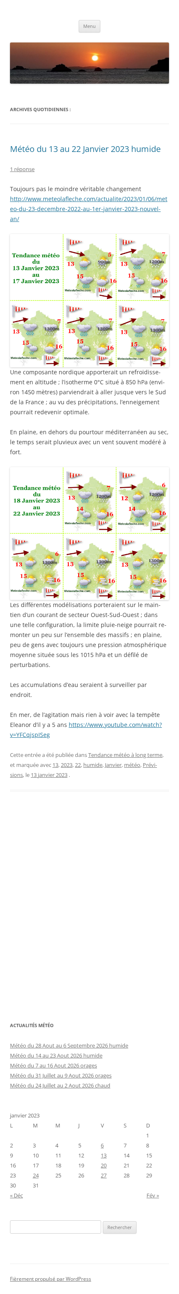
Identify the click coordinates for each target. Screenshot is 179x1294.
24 (36, 1175)
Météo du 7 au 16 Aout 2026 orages (53, 1065)
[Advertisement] (89, 910)
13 (55, 765)
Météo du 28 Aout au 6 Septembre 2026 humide (69, 1045)
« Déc (16, 1195)
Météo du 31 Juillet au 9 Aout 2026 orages (61, 1075)
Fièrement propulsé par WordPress (50, 1278)
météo (132, 765)
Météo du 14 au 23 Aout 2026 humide (56, 1055)
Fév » (153, 1195)
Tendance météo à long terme (125, 755)
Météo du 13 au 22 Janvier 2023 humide (85, 148)
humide (92, 765)
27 (104, 1175)
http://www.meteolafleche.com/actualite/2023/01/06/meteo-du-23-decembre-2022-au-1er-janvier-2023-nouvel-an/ (88, 209)
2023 (66, 765)
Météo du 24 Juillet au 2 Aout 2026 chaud (60, 1085)
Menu (89, 26)
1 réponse (22, 169)
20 (104, 1165)
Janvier (113, 765)
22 (78, 765)
